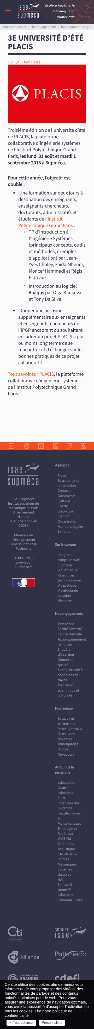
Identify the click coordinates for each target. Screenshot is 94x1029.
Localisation (67, 486)
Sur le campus (65, 544)
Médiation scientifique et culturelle (68, 690)
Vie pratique (67, 585)
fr (82, 16)
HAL (61, 879)
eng (87, 16)
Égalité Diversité (70, 629)
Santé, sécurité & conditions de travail (70, 675)
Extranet (64, 531)
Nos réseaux (64, 708)
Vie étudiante (68, 590)
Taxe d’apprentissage (75, 27)
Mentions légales (71, 526)
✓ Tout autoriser (21, 1023)
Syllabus (64, 501)
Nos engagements (44, 27)
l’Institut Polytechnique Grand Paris (46, 222)
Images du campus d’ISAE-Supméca (69, 560)
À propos (62, 465)
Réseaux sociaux (70, 729)
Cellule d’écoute (70, 634)
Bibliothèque (67, 570)
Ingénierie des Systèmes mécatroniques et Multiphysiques (69, 813)
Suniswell (65, 884)
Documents (66, 496)
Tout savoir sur (23, 374)
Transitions (66, 624)
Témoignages (68, 744)
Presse (62, 475)
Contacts (64, 490)
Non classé (32, 62)
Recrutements (68, 480)
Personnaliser (52, 1023)
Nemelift (64, 890)
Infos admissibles (14, 27)
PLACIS (46, 374)
